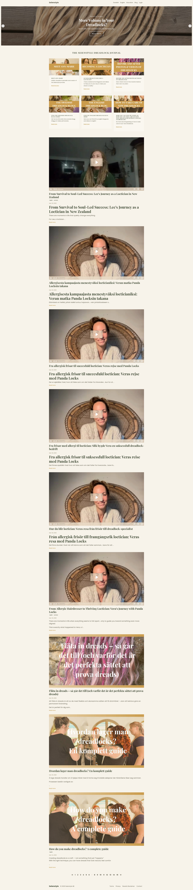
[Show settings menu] (138, 189)
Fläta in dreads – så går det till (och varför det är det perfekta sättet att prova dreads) (96, 692)
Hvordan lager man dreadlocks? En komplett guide (80, 770)
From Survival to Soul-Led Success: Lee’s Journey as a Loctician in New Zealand (93, 195)
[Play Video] (51, 189)
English (122, 2)
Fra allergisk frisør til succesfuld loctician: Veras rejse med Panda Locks (94, 365)
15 (117, 875)
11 (103, 875)
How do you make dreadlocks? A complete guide (79, 849)
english (50, 200)
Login (140, 2)
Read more (86, 89)
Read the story (55, 85)
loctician (56, 200)
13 (110, 875)
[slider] (95, 189)
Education (129, 2)
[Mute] (134, 189)
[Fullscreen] (142, 189)
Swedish (116, 2)
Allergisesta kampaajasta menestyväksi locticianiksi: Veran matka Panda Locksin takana (94, 284)
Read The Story (96, 32)
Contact (139, 886)
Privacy (118, 886)
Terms (112, 886)
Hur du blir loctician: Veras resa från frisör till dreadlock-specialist (91, 528)
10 (100, 875)
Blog (136, 2)
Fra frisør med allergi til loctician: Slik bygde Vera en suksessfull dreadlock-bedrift (96, 447)
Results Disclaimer (128, 886)
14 (114, 875)
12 (107, 875)
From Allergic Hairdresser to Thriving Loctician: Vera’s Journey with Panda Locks (96, 610)
